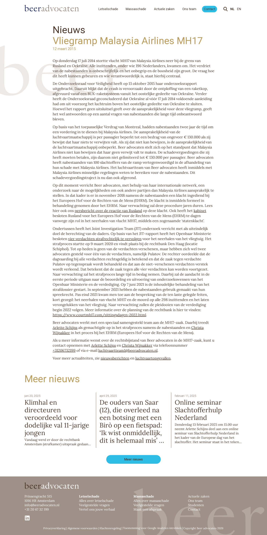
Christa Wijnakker (137, 345)
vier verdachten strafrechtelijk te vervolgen (104, 238)
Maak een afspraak (148, 509)
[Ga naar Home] (55, 8)
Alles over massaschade (151, 501)
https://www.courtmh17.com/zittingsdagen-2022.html (99, 315)
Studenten (196, 505)
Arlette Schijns (65, 327)
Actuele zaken (164, 9)
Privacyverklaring (54, 528)
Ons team (189, 9)
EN (239, 9)
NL (232, 9)
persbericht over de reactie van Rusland (108, 210)
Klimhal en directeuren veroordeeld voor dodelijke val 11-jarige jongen (57, 417)
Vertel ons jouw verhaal (97, 509)
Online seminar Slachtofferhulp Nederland (198, 410)
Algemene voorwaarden (83, 528)
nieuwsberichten (115, 358)
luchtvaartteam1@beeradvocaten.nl (127, 350)
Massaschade (136, 9)
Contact (209, 9)
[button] (133, 459)
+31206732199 (64, 350)
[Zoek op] (226, 9)
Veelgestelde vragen (94, 505)
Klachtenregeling (110, 528)
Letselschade (108, 9)
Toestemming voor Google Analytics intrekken (152, 528)
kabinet (200, 210)
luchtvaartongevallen (153, 358)
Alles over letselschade (96, 501)
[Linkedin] (27, 518)
